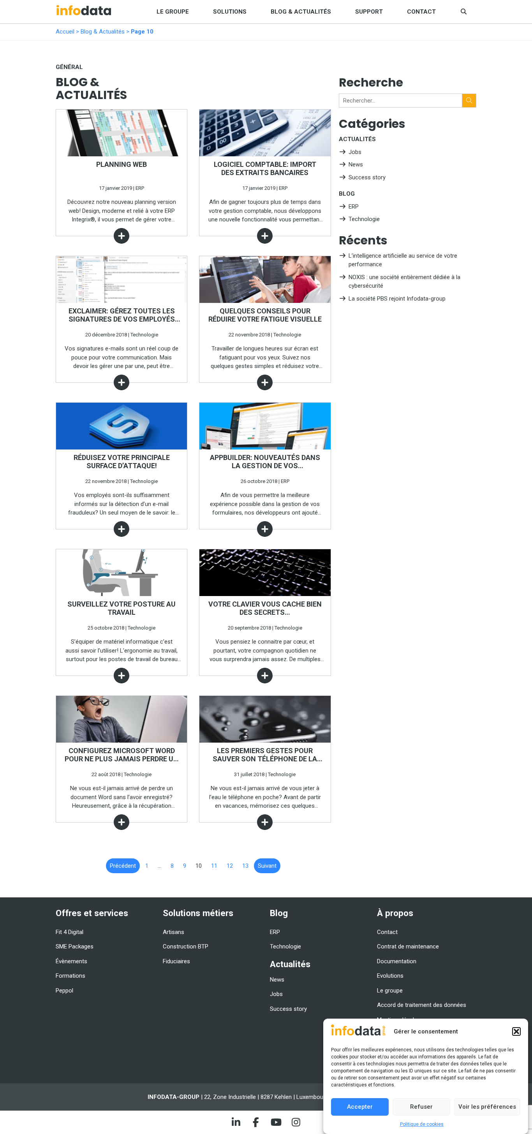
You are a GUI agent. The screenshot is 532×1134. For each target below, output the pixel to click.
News (356, 164)
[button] (516, 1031)
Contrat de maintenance (408, 946)
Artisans (173, 932)
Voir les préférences (487, 1106)
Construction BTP (185, 946)
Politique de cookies (422, 1124)
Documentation (396, 961)
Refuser (421, 1106)
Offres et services (92, 913)
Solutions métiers (198, 913)
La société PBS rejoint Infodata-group (397, 298)
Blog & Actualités (301, 11)
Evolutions (390, 975)
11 (214, 865)
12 (230, 865)
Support (369, 11)
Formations (70, 975)
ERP (354, 206)
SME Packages (74, 946)
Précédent (123, 865)
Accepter (360, 1106)
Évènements (71, 961)
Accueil (65, 31)
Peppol (64, 990)
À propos (395, 913)
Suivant (267, 865)
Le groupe (173, 11)
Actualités (357, 139)
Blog (347, 193)
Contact (421, 11)
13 (245, 865)
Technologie (364, 219)
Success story (367, 177)
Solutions (230, 11)
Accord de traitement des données (421, 1004)
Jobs (355, 152)
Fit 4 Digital (69, 932)
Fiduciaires (176, 961)
